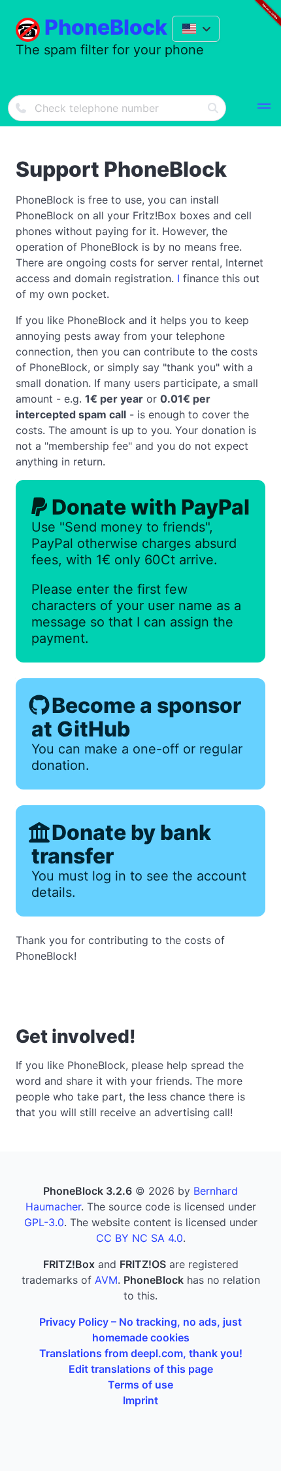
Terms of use (140, 1384)
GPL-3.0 (44, 1222)
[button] (264, 108)
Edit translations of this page (141, 1368)
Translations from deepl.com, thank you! (140, 1353)
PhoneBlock (105, 27)
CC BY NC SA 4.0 (139, 1237)
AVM (106, 1279)
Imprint (140, 1400)
